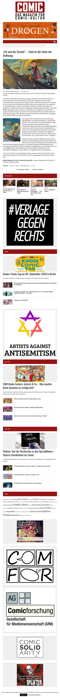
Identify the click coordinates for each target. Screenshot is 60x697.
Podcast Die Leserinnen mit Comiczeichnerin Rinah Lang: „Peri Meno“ (30, 416)
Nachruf (27, 508)
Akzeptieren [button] (23, 695)
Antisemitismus (6, 499)
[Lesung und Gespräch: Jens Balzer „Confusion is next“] (7, 478)
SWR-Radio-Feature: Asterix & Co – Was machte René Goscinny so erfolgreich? (27, 386)
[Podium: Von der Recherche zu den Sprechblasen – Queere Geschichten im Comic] (30, 448)
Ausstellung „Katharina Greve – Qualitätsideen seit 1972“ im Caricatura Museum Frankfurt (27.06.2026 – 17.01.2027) (33, 292)
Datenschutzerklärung (34, 695)
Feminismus (51, 501)
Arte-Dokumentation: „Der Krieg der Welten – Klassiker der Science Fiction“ (32, 466)
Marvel (20, 508)
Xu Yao (33, 165)
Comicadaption (42, 499)
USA (25, 515)
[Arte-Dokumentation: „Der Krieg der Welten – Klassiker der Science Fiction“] (7, 469)
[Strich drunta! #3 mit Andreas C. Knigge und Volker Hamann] (7, 411)
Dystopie (28, 501)
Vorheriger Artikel (23, 169)
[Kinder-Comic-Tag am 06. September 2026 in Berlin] (30, 271)
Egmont (41, 501)
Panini (42, 508)
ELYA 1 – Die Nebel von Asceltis (50, 190)
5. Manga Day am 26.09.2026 (21, 300)
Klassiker (46, 505)
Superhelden (15, 515)
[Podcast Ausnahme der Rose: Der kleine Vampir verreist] (7, 402)
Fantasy (11, 165)
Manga (16, 508)
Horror (34, 505)
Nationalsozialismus (34, 508)
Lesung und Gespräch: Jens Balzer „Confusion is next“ (26, 475)
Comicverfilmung (7, 501)
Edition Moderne (34, 501)
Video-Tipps (7, 429)
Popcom (17, 165)
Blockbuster (29, 499)
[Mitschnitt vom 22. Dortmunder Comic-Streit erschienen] (7, 486)
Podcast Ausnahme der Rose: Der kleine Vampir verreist (27, 399)
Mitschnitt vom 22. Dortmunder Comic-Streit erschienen (27, 483)
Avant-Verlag (22, 499)
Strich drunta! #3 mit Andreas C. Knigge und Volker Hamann (28, 407)
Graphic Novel (20, 504)
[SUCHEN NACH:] (48, 45)
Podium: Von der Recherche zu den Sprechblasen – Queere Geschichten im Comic (29, 453)
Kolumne (33, 187)
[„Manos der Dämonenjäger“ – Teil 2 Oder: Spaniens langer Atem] (37, 185)
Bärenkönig (26, 121)
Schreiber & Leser (25, 511)
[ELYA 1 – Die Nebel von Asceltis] (51, 185)
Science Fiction (36, 511)
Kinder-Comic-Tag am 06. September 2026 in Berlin (29, 274)
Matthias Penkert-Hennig (12, 91)
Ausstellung (13, 499)
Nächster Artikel (37, 169)
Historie (30, 505)
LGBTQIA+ (5, 508)
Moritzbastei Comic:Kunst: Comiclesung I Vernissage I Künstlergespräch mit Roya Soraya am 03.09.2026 (35, 284)
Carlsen (35, 499)
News (18, 187)
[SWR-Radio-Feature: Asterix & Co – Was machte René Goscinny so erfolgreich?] (30, 381)
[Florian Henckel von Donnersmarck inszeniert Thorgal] (23, 185)
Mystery (23, 508)
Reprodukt (10, 511)
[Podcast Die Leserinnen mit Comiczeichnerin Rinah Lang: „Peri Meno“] (7, 419)
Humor (39, 505)
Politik (48, 508)
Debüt (24, 501)
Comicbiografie (51, 499)
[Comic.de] (30, 10)
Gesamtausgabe (8, 505)
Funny (55, 501)
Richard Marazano (25, 165)
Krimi (51, 505)
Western (28, 515)
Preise (52, 508)
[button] (30, 30)
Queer (55, 508)
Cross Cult (15, 502)
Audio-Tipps (7, 362)
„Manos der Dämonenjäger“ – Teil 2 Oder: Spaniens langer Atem (36, 192)
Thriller (22, 515)
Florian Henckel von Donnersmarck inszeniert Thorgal (23, 191)
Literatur (11, 508)
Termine (6, 251)
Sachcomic (17, 511)
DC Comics (21, 501)
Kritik (4, 187)
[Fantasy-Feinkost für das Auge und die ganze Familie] (9, 185)
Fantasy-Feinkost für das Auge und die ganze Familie (9, 190)
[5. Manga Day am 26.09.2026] (7, 303)
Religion (4, 511)
